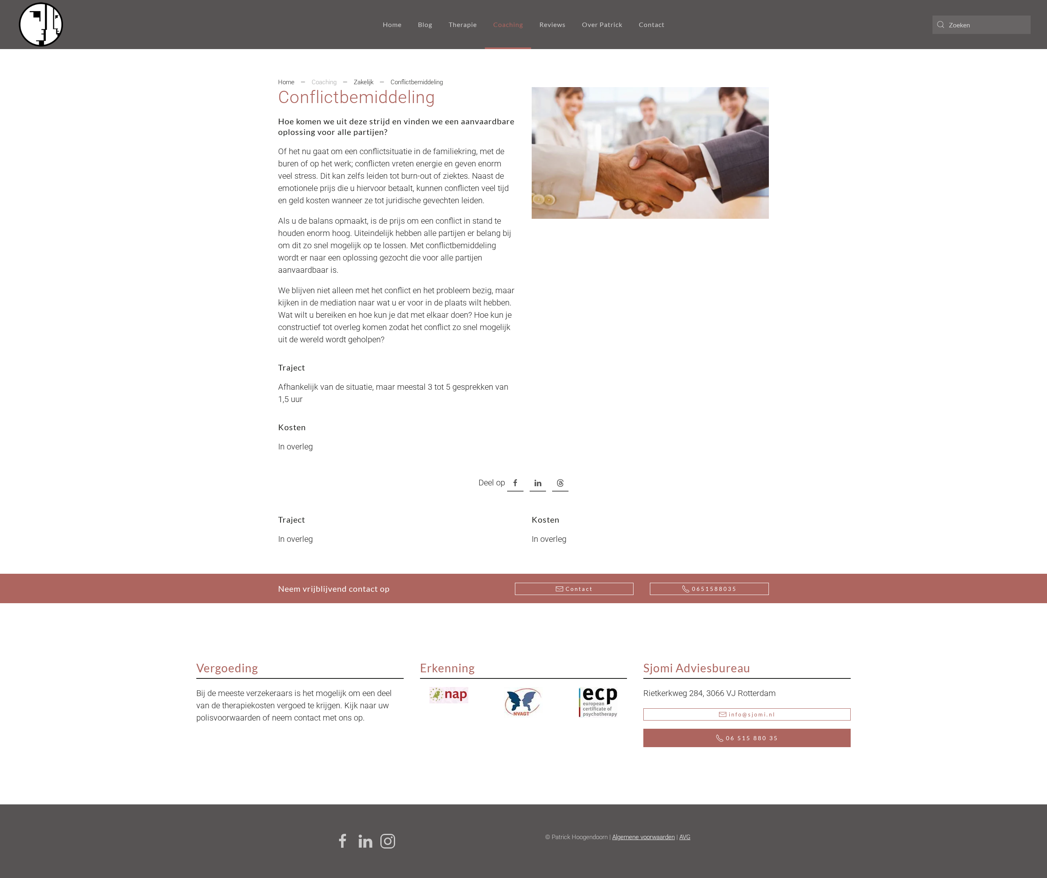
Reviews (552, 24)
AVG (684, 837)
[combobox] (981, 25)
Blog (425, 24)
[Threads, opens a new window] (560, 483)
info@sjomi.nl (752, 714)
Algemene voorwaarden (643, 837)
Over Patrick (602, 24)
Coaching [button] (508, 24)
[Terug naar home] (40, 24)
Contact (652, 24)
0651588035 (714, 589)
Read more (459, 695)
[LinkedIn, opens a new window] (538, 483)
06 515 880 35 (752, 737)
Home (392, 24)
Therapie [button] (463, 24)
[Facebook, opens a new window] (515, 483)
